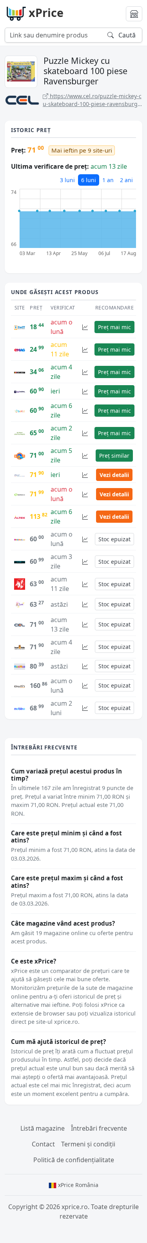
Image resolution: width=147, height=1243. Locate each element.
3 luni (67, 180)
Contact (43, 1144)
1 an (108, 180)
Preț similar (114, 455)
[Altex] (19, 516)
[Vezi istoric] (85, 327)
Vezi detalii (114, 475)
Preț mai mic (114, 327)
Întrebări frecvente (99, 1128)
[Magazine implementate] (134, 13)
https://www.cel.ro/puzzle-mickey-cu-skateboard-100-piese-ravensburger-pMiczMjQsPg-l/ (92, 100)
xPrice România (77, 1185)
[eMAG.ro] (19, 349)
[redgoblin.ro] (19, 583)
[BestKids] (19, 647)
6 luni (88, 180)
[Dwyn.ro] (19, 685)
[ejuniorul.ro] (19, 603)
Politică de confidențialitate (73, 1159)
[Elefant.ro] (19, 494)
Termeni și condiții (88, 1144)
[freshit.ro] (19, 561)
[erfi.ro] (19, 455)
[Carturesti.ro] (19, 433)
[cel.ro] (19, 624)
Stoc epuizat (114, 539)
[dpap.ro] (19, 371)
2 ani (126, 180)
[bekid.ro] (19, 410)
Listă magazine (42, 1128)
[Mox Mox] (19, 666)
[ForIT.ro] (19, 326)
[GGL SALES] (19, 391)
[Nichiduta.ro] (19, 539)
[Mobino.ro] (19, 708)
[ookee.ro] (19, 474)
